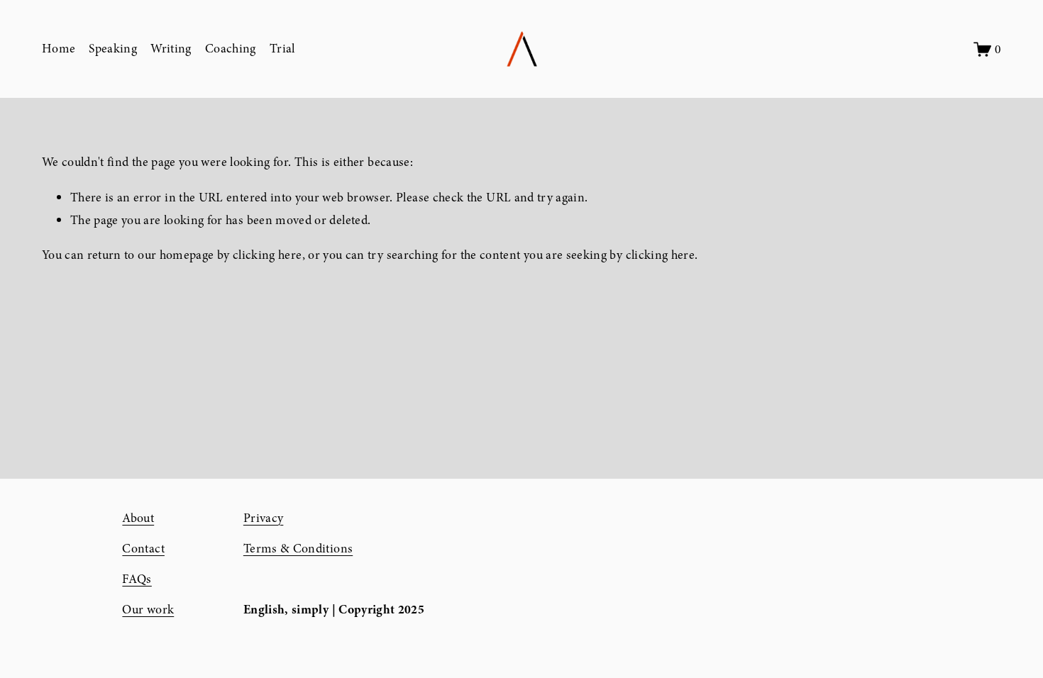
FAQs (136, 578)
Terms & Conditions (298, 548)
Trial (282, 48)
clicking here (267, 254)
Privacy (263, 517)
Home (58, 48)
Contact (143, 548)
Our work (148, 609)
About (138, 517)
